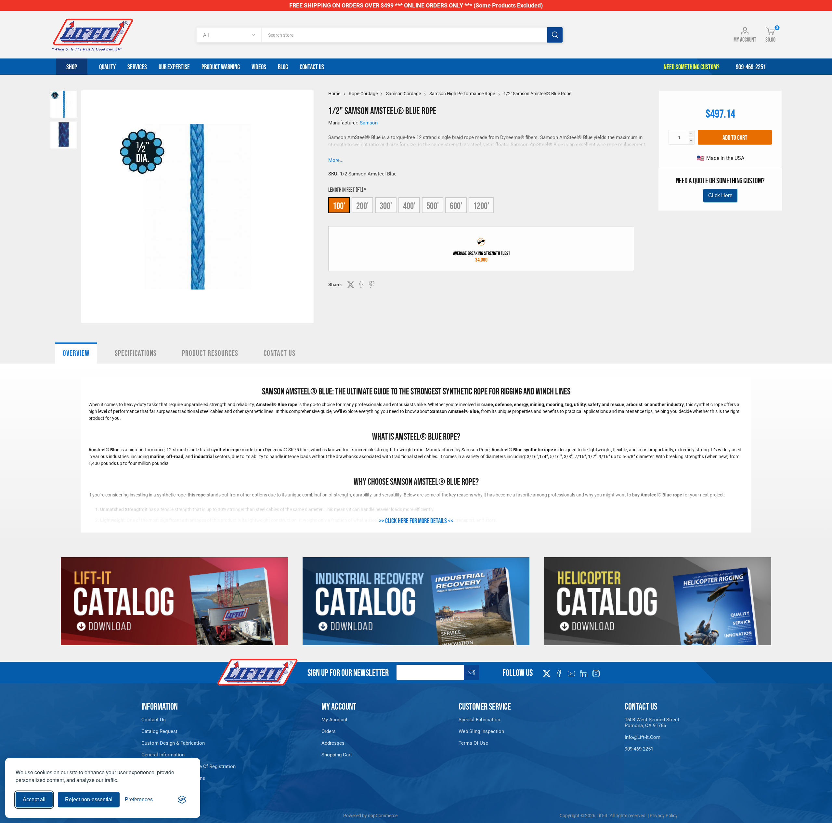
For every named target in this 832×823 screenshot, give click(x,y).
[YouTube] (571, 673)
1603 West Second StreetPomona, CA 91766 (652, 722)
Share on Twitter (351, 285)
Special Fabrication (479, 720)
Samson (369, 123)
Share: (335, 285)
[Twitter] (546, 671)
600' (456, 205)
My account (745, 39)
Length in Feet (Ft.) (346, 189)
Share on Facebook (361, 284)
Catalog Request (159, 731)
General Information (163, 755)
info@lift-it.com (642, 737)
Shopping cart (336, 755)
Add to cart (734, 137)
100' (339, 205)
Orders (328, 731)
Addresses (332, 743)
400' (409, 205)
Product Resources (210, 353)
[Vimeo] (583, 673)
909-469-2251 (639, 749)
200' (362, 205)
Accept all (34, 799)
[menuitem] (200, 720)
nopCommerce (382, 815)
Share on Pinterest (371, 284)
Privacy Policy (664, 815)
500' (432, 205)
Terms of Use (473, 743)
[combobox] (404, 35)
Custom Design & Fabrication (173, 743)
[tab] (76, 353)
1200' (481, 205)
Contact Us (279, 353)
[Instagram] (596, 673)
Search (555, 35)
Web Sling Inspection (481, 731)
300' (386, 205)
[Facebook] (559, 673)
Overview (76, 353)
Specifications (136, 353)
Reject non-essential (88, 799)
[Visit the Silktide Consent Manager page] (182, 799)
